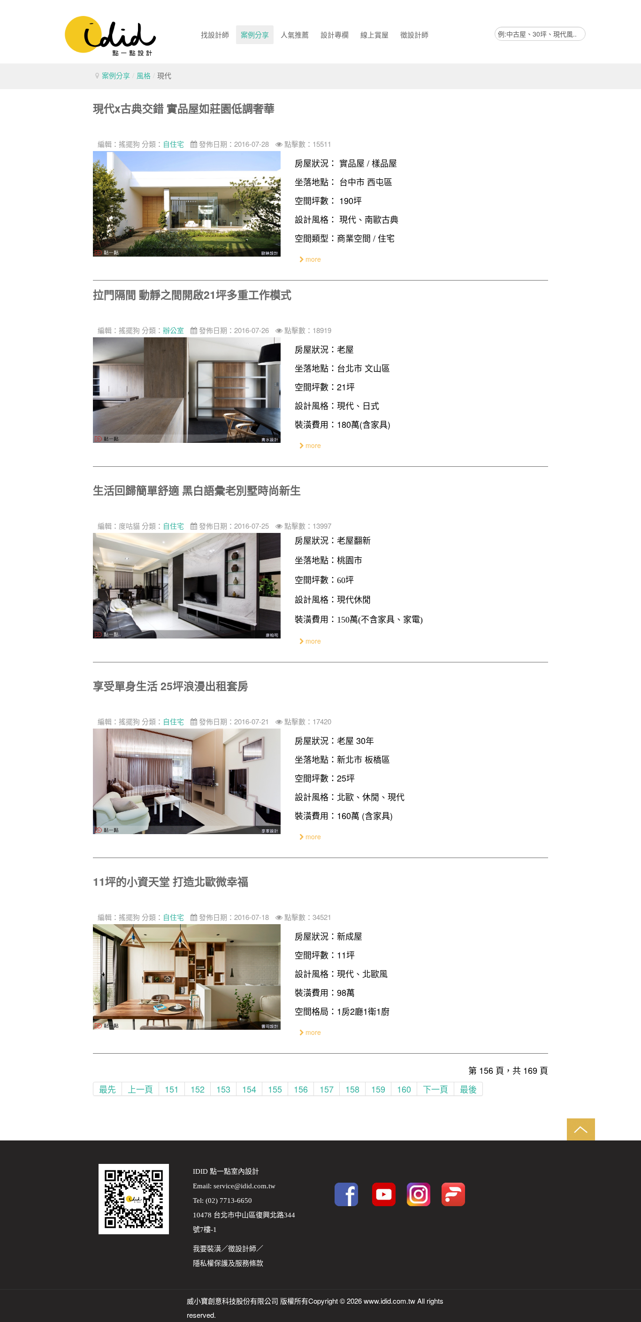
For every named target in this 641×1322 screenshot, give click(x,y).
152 (198, 1089)
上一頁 (140, 1089)
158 (352, 1089)
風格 (144, 75)
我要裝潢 (207, 1249)
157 (327, 1089)
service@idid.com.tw (244, 1186)
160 (404, 1089)
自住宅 (173, 144)
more (312, 259)
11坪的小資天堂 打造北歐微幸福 (170, 881)
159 (378, 1089)
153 (223, 1089)
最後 (468, 1089)
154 (249, 1089)
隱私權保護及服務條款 (228, 1263)
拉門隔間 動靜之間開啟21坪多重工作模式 (192, 294)
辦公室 (173, 330)
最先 (107, 1089)
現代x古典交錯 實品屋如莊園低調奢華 (184, 108)
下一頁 (435, 1089)
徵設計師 (242, 1249)
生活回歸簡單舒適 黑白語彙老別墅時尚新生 (197, 490)
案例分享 (116, 75)
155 (275, 1089)
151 (172, 1089)
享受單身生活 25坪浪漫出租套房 (170, 685)
